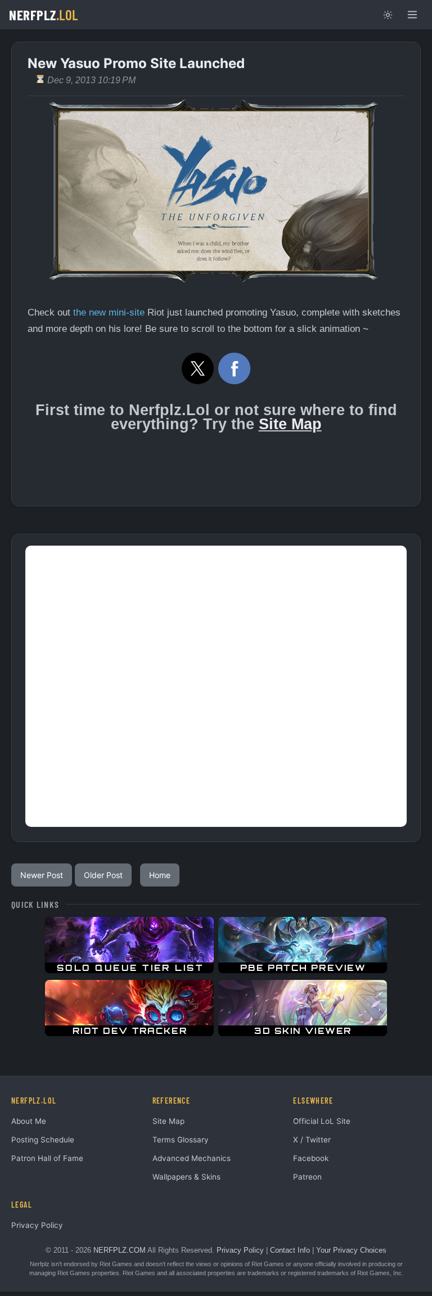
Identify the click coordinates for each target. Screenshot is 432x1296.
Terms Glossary (180, 1139)
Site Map (290, 424)
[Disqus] (216, 686)
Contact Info (290, 1250)
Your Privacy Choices (351, 1250)
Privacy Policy (37, 1225)
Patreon (307, 1176)
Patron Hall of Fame (47, 1158)
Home (159, 875)
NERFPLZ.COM (119, 1250)
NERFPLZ (43, 14)
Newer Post (41, 875)
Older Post (103, 875)
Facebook (310, 1158)
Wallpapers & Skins (186, 1176)
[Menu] (412, 14)
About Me (28, 1121)
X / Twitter (312, 1139)
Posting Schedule (42, 1139)
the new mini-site (109, 312)
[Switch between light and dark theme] (387, 14)
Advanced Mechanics (191, 1158)
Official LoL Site (321, 1121)
